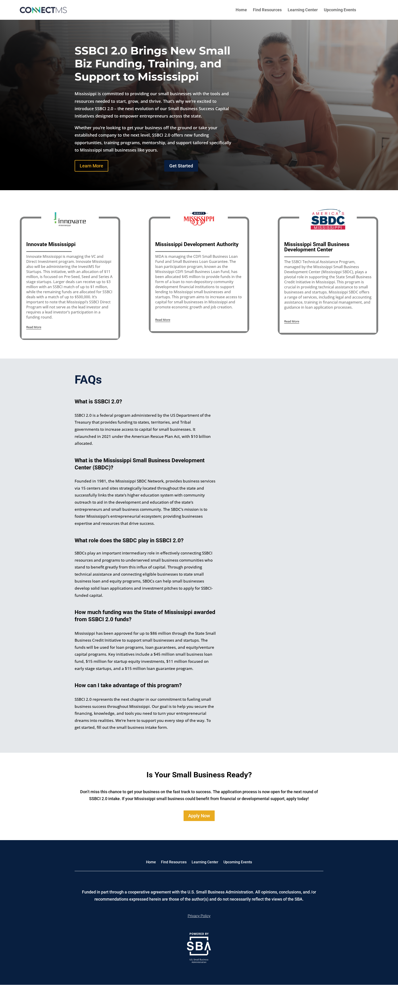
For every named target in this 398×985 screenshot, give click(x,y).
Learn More (91, 166)
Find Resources (267, 10)
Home (241, 10)
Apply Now (199, 815)
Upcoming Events (340, 10)
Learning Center (303, 10)
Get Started (181, 166)
